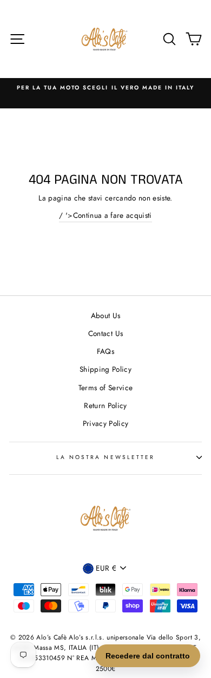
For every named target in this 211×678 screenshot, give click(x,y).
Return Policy (105, 405)
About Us (106, 315)
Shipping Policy (105, 369)
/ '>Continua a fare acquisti (105, 215)
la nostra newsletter (105, 457)
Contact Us (105, 333)
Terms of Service (105, 387)
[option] (105, 87)
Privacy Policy (106, 423)
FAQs (105, 351)
